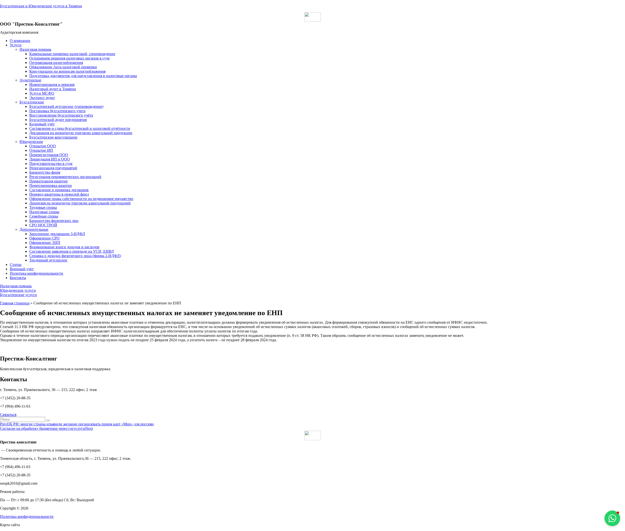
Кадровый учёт (42, 124)
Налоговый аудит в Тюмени (52, 89)
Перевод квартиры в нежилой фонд (59, 194)
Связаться (8, 414)
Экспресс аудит (42, 98)
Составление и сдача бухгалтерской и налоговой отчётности (79, 128)
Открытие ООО (42, 146)
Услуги (15, 45)
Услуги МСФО (41, 93)
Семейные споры (43, 216)
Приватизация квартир (48, 181)
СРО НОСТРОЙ (43, 225)
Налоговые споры (44, 212)
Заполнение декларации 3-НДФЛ (57, 234)
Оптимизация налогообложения (56, 62)
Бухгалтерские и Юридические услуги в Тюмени (41, 6)
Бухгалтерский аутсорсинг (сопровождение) (66, 106)
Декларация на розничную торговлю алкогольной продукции (80, 133)
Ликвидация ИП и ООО (49, 159)
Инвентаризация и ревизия (51, 84)
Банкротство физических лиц (53, 221)
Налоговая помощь (35, 49)
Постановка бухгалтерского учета (57, 111)
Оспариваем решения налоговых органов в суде (69, 58)
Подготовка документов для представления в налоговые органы (83, 76)
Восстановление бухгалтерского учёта (61, 115)
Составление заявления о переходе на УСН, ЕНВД (71, 251)
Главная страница (15, 303)
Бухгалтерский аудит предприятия (58, 120)
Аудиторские (30, 80)
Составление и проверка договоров (59, 190)
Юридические (31, 142)
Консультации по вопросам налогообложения (67, 71)
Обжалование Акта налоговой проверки (63, 67)
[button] (16, 286)
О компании (20, 41)
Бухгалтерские (32, 102)
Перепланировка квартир (50, 185)
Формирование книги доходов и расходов (64, 247)
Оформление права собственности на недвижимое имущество (81, 199)
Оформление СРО (44, 238)
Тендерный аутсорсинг (48, 260)
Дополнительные (34, 229)
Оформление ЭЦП (44, 242)
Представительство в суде (51, 163)
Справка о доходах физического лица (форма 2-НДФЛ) (75, 256)
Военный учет (22, 269)
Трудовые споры (43, 207)
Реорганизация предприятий (53, 168)
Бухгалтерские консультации (53, 137)
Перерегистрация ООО (48, 155)
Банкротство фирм (44, 172)
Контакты (18, 278)
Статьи (15, 264)
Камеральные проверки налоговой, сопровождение (72, 54)
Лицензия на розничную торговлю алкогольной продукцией (80, 203)
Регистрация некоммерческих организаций (65, 177)
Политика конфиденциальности (36, 273)
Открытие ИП (41, 150)
